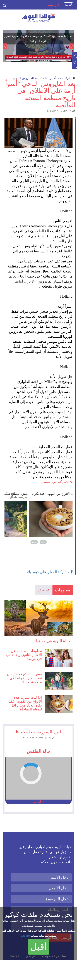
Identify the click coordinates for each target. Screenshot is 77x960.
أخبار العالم (49, 78)
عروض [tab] (44, 590)
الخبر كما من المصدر (56, 481)
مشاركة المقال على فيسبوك (49, 572)
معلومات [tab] (62, 590)
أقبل (38, 947)
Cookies (25, 935)
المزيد (37, 801)
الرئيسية (65, 78)
